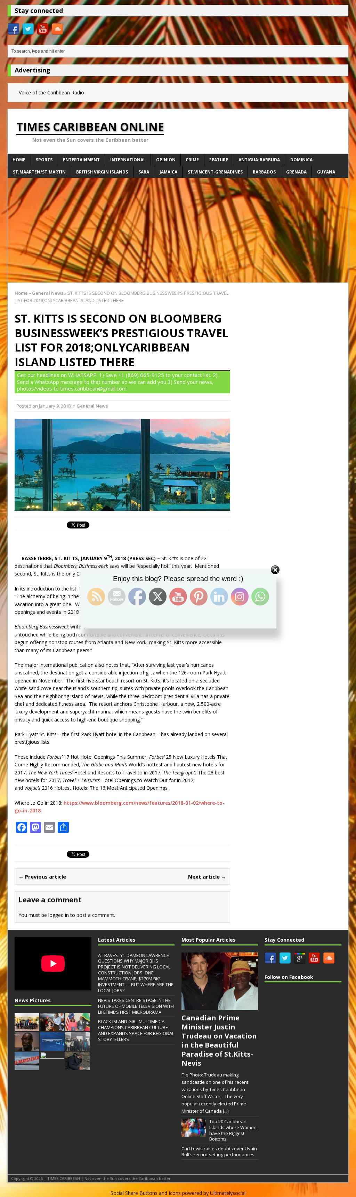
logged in (58, 915)
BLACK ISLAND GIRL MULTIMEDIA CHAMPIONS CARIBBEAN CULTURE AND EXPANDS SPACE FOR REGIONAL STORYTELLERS (136, 1030)
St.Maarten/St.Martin (39, 172)
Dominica (301, 160)
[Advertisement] (178, 230)
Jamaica (168, 172)
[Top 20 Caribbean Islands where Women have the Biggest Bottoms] (193, 1133)
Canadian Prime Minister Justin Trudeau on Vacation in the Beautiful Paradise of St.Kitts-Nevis (219, 1040)
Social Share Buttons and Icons (146, 1193)
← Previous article (42, 876)
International (128, 160)
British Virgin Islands (102, 172)
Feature (218, 160)
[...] (226, 1111)
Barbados (264, 172)
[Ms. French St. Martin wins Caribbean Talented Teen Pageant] (52, 1028)
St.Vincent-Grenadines (215, 172)
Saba (143, 172)
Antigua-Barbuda (259, 160)
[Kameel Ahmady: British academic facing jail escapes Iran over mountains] (77, 1066)
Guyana (326, 172)
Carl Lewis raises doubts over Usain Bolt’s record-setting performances (219, 1151)
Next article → (207, 876)
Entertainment (81, 160)
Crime (192, 160)
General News (92, 406)
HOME (19, 160)
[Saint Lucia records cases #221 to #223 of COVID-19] (52, 1047)
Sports (44, 160)
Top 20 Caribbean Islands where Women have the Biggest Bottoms (233, 1130)
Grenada (296, 172)
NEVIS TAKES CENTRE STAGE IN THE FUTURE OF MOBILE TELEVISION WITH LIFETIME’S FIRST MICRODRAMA (136, 1006)
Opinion (166, 160)
